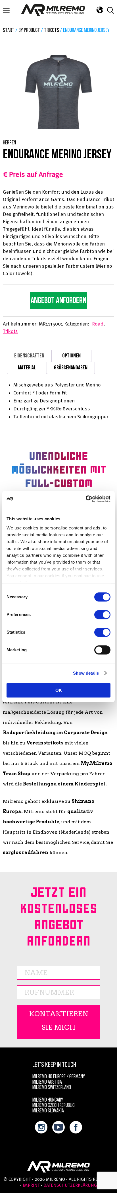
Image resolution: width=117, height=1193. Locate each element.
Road (97, 324)
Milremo (53, 10)
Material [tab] (27, 368)
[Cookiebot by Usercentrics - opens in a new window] (85, 499)
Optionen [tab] (71, 356)
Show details (86, 673)
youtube (58, 1127)
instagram (41, 1127)
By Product (29, 30)
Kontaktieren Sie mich (58, 1021)
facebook (76, 1127)
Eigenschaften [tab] (29, 356)
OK (58, 690)
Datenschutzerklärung (70, 1185)
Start (8, 30)
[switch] (102, 614)
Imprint (31, 1185)
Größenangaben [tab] (70, 368)
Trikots (51, 30)
